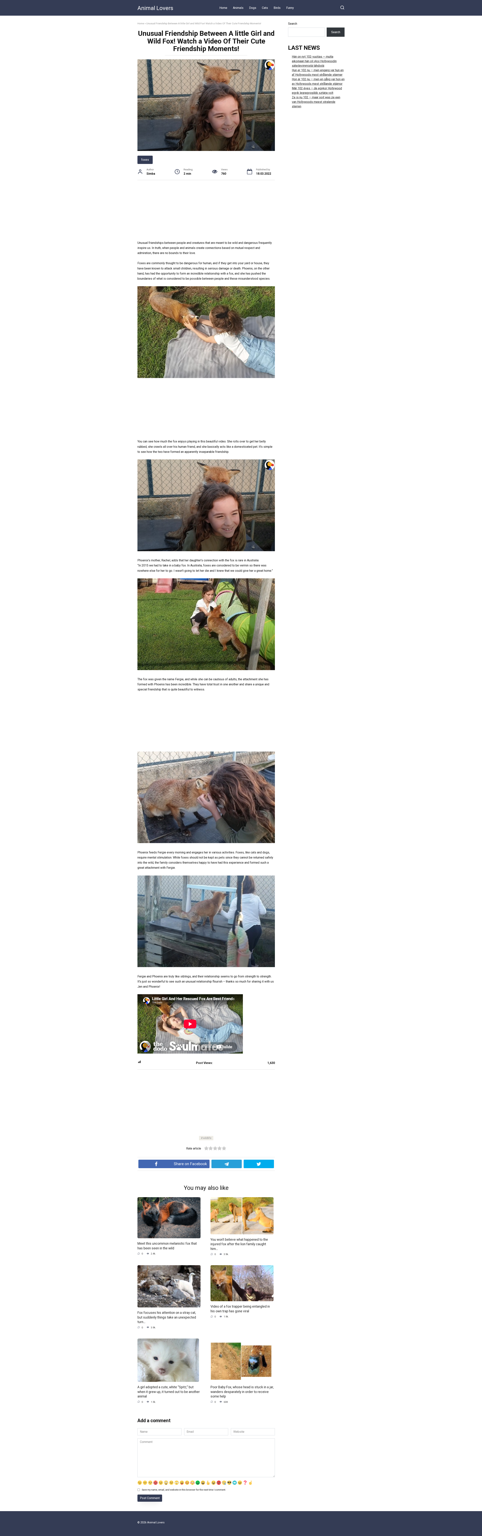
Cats (265, 8)
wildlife (207, 1138)
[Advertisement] (206, 212)
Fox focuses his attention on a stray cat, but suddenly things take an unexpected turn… (166, 1317)
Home (223, 8)
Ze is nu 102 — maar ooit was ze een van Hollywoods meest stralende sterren (316, 102)
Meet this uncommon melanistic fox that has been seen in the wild (167, 1246)
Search (292, 23)
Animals (238, 8)
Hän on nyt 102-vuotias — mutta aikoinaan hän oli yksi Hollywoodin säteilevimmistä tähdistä (314, 61)
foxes (145, 159)
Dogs (252, 8)
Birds (277, 8)
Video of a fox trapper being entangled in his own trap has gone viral (240, 1309)
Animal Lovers (155, 8)
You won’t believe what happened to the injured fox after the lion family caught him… (239, 1244)
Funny (290, 8)
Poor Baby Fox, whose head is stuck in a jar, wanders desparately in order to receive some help (242, 1391)
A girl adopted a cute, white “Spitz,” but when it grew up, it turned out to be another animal (168, 1391)
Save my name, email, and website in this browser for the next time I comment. (184, 1489)
